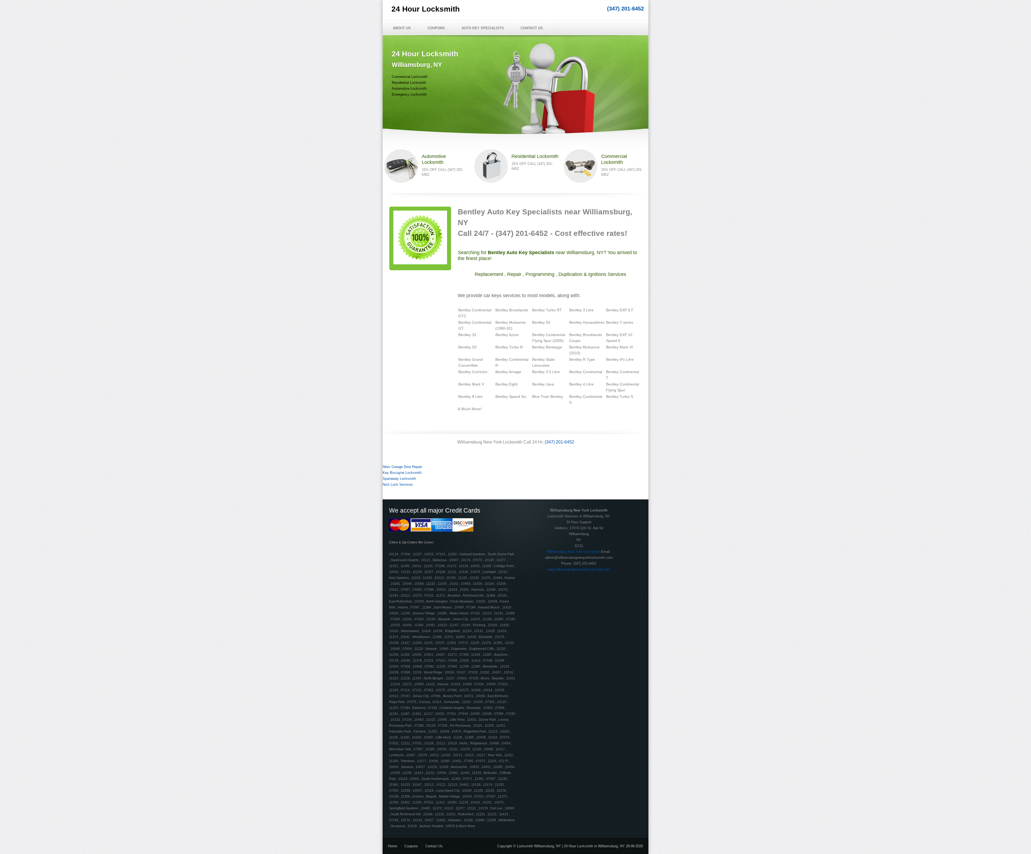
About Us (402, 28)
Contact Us (532, 28)
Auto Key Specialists (483, 28)
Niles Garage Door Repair (402, 467)
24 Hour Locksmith (425, 9)
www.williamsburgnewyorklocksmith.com (578, 569)
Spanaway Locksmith (399, 479)
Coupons (436, 28)
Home (392, 846)
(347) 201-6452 (625, 9)
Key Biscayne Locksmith (402, 473)
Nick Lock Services (398, 484)
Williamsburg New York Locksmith (573, 552)
